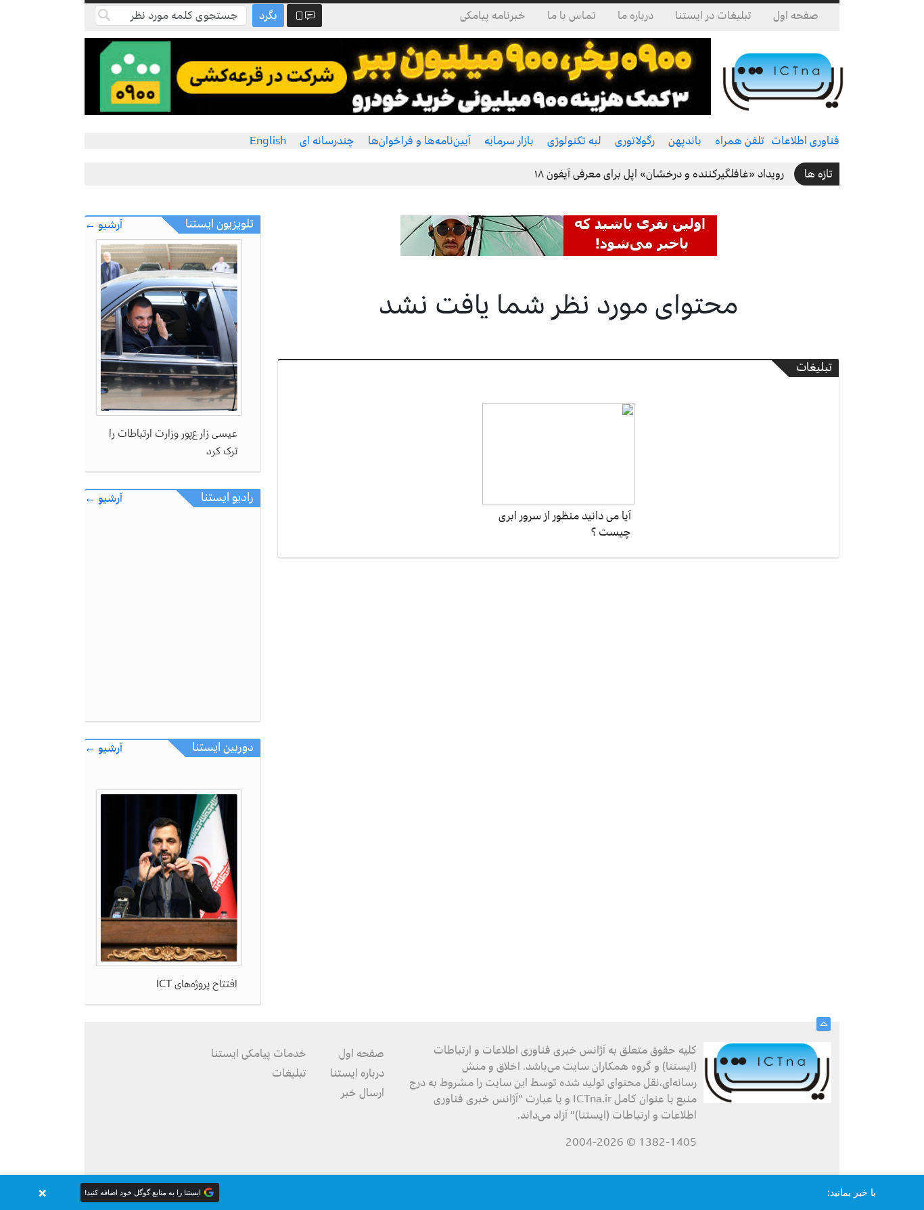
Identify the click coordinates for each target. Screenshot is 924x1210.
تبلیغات (289, 1073)
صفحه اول (795, 15)
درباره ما (635, 15)
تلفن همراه (739, 141)
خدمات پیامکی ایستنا (258, 1053)
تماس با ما (571, 15)
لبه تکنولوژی (574, 141)
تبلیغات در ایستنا (713, 15)
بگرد (268, 15)
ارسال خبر (362, 1093)
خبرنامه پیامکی (493, 15)
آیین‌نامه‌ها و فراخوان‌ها (419, 141)
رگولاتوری (635, 141)
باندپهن (684, 141)
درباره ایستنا (357, 1073)
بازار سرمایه (509, 141)
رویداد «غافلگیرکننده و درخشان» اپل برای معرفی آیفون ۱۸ (659, 174)
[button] (462, 1192)
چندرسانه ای (327, 141)
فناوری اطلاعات (805, 141)
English (268, 141)
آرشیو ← (103, 225)
